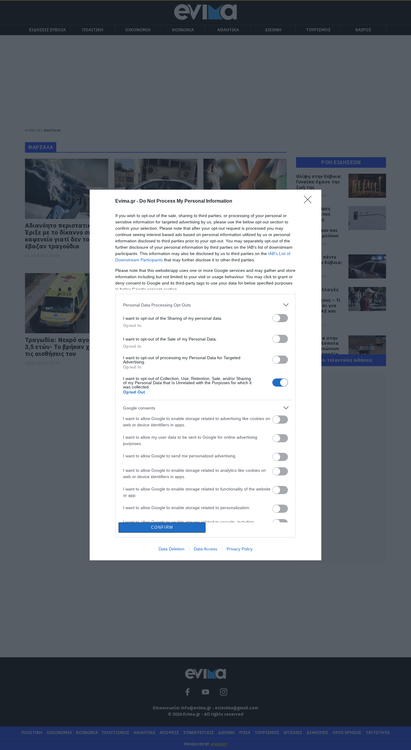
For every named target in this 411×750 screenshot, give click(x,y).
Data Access (205, 548)
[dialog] (205, 375)
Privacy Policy (240, 548)
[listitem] (205, 305)
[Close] (309, 201)
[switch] (280, 318)
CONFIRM (162, 527)
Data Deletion (171, 548)
